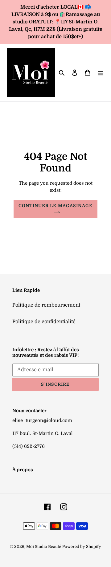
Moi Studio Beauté (43, 546)
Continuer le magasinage (55, 205)
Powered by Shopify (81, 546)
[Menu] (100, 72)
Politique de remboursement (46, 305)
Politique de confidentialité (44, 321)
